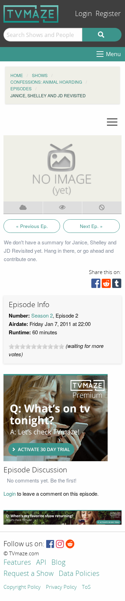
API (41, 562)
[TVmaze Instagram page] (60, 544)
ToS (86, 587)
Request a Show (28, 574)
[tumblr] (116, 285)
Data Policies (79, 574)
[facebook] (95, 285)
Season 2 (42, 315)
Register (108, 14)
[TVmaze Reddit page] (70, 544)
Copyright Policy (22, 587)
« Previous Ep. (32, 226)
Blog (58, 562)
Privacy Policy (61, 587)
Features (17, 562)
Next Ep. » (91, 226)
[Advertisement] (55, 417)
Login (83, 14)
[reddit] (106, 285)
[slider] (36, 346)
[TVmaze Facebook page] (50, 544)
